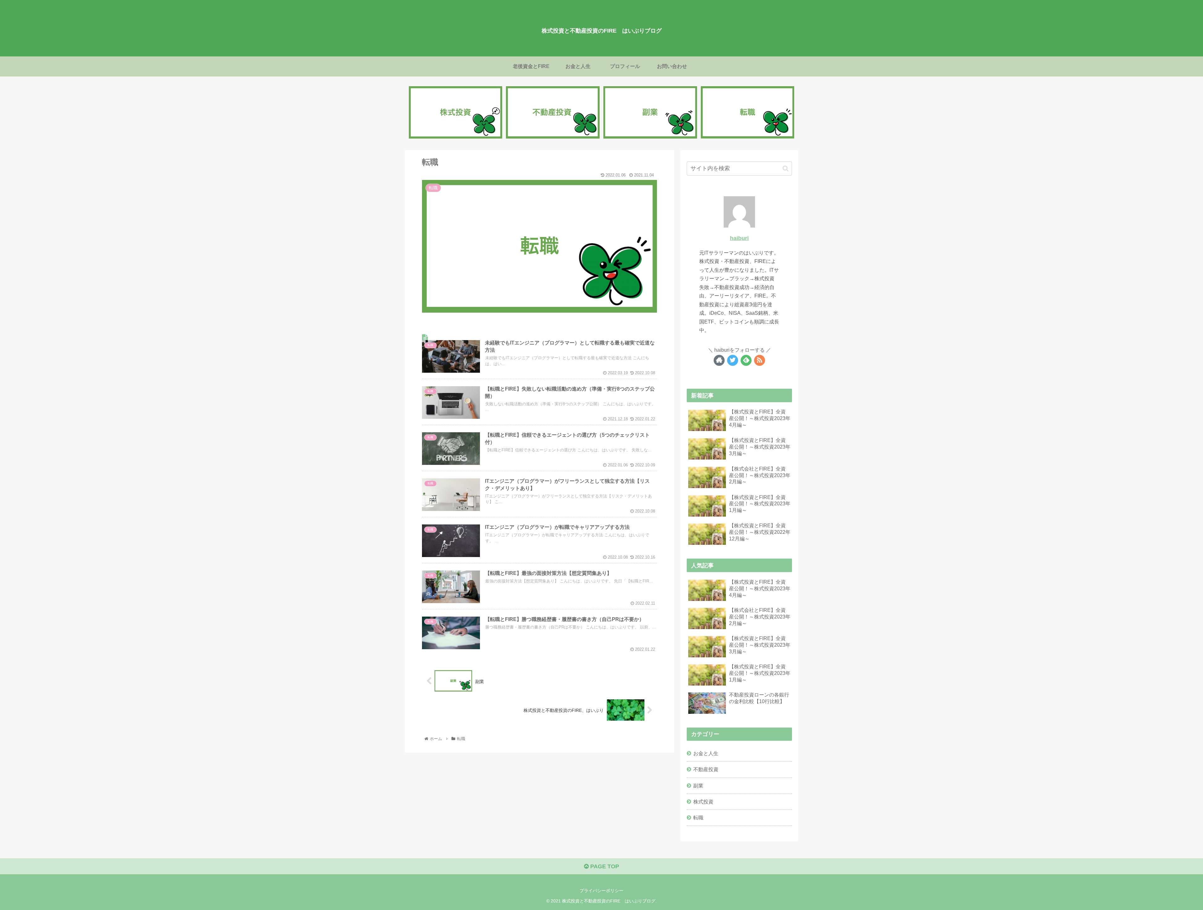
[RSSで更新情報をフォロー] (759, 360)
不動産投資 (705, 769)
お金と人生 (705, 753)
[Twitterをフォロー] (732, 360)
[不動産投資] (552, 112)
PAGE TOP (604, 866)
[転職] (747, 112)
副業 (698, 785)
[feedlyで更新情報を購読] (746, 360)
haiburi (739, 238)
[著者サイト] (719, 360)
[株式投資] (455, 112)
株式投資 (703, 801)
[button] (785, 168)
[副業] (650, 112)
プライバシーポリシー (601, 890)
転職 (698, 817)
